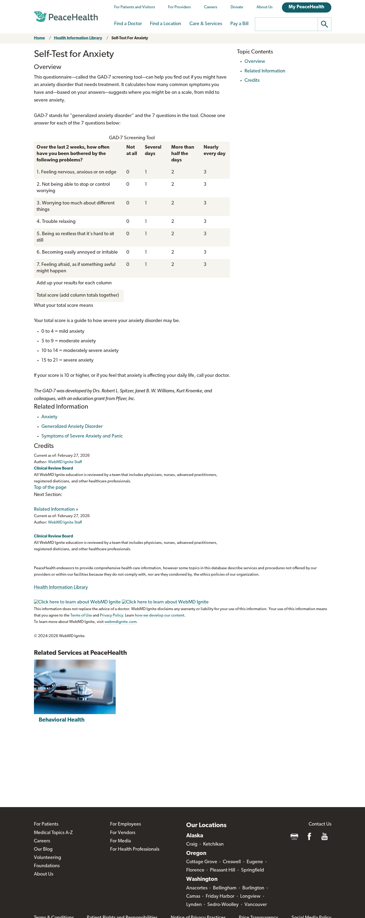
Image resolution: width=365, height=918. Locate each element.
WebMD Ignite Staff (65, 523)
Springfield (252, 870)
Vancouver (255, 904)
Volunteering (47, 857)
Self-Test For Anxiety (129, 38)
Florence (195, 870)
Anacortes (196, 888)
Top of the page (50, 487)
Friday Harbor (220, 896)
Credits (251, 80)
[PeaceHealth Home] (66, 17)
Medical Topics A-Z (53, 833)
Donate (237, 7)
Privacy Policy (111, 616)
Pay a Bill (239, 24)
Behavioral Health (61, 720)
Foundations (47, 866)
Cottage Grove (201, 862)
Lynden (194, 904)
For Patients (46, 824)
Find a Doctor (128, 24)
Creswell (232, 862)
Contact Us (320, 824)
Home (39, 38)
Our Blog (43, 849)
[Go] (324, 24)
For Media (120, 841)
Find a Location (165, 24)
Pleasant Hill (222, 870)
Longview (250, 896)
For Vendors (122, 833)
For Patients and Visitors (134, 7)
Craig (191, 844)
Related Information (54, 509)
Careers (210, 7)
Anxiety (49, 417)
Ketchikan (213, 844)
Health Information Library (78, 38)
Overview (254, 61)
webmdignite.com (120, 622)
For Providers (179, 7)
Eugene (255, 862)
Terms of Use (81, 616)
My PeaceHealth (306, 7)
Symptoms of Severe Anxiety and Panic (82, 436)
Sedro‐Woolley (223, 904)
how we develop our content (159, 616)
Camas (193, 896)
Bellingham (224, 888)
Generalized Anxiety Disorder (72, 426)
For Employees (125, 824)
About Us (265, 7)
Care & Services (205, 24)
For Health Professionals (134, 849)
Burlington (253, 888)
